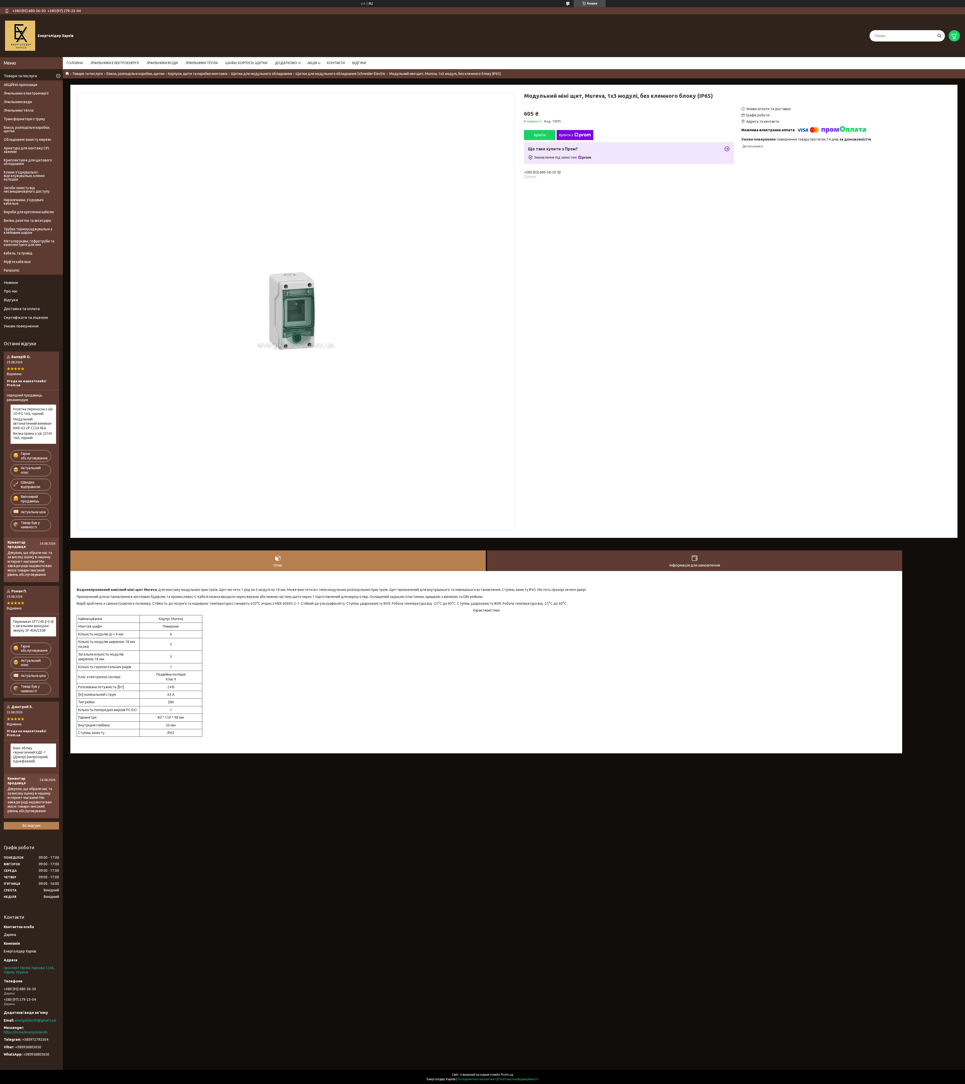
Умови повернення (21, 326)
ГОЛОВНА (75, 63)
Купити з (566, 135)
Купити (540, 135)
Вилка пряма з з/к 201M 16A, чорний (32, 435)
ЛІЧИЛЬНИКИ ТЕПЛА (201, 63)
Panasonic (12, 270)
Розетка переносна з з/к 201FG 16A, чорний (33, 411)
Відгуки (11, 300)
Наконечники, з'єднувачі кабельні (23, 201)
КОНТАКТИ (336, 63)
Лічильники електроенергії (26, 93)
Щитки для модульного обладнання (261, 74)
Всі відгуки (31, 825)
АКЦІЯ (312, 63)
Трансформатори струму (24, 119)
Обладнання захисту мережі (27, 140)
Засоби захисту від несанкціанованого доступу (27, 189)
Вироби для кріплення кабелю (29, 212)
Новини (11, 282)
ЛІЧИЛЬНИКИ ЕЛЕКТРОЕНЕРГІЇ (114, 63)
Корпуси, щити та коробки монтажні (197, 74)
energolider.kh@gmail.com (35, 1020)
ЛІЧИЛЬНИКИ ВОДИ (162, 63)
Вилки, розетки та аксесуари (27, 221)
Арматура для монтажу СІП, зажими (27, 150)
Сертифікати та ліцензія (26, 317)
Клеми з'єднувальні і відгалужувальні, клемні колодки (24, 175)
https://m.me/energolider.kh (25, 1032)
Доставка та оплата (22, 309)
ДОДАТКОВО (286, 63)
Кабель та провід (18, 253)
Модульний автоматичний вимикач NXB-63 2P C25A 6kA (32, 423)
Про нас (11, 291)
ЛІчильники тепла (18, 110)
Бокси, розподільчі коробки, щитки (135, 74)
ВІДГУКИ (359, 63)
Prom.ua (507, 1074)
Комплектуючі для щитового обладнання (28, 162)
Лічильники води (18, 102)
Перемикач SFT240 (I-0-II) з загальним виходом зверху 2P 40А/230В (33, 626)
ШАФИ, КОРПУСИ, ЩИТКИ (246, 63)
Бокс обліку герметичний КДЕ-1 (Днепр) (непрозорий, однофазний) (30, 754)
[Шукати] (939, 35)
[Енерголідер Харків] (20, 35)
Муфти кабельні (17, 262)
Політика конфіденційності (518, 1079)
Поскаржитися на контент (476, 1079)
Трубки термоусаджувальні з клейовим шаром (28, 231)
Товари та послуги (87, 74)
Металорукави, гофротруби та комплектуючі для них (29, 243)
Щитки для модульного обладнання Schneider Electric (340, 74)
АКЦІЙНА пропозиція (20, 85)
